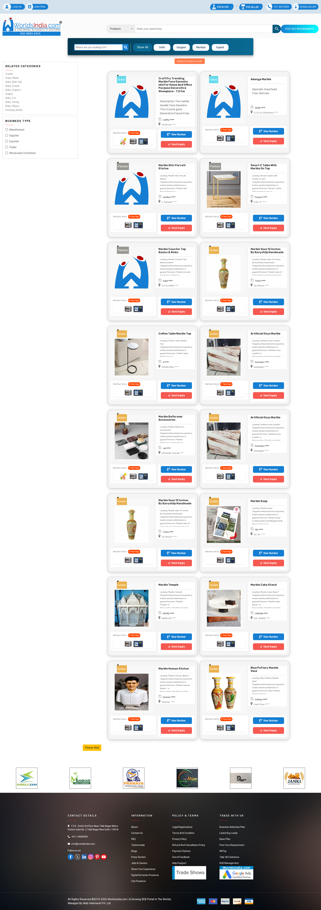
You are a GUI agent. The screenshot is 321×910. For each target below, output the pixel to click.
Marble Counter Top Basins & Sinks (172, 250)
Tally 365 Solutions (229, 857)
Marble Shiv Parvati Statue (172, 167)
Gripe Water (12, 78)
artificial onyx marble (265, 333)
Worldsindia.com (117, 899)
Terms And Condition (183, 833)
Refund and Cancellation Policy (188, 845)
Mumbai (200, 47)
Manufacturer (17, 129)
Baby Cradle (12, 86)
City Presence (138, 881)
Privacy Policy (179, 839)
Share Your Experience (143, 869)
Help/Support (179, 863)
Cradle (9, 74)
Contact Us (137, 833)
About (134, 827)
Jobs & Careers (139, 863)
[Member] (143, 141)
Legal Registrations (182, 827)
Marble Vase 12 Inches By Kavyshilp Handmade (267, 250)
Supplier (14, 135)
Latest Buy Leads (229, 833)
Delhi (162, 47)
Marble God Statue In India (189, 61)
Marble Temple (168, 584)
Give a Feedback (181, 857)
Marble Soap (259, 501)
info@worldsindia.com (83, 844)
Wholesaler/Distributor (22, 153)
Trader (13, 147)
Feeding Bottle (14, 110)
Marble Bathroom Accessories (170, 418)
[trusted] (123, 141)
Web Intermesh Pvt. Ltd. (97, 903)
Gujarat (220, 47)
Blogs (134, 851)
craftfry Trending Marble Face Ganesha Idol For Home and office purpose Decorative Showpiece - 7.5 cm (175, 85)
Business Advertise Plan (232, 827)
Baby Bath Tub (13, 82)
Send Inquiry (178, 144)
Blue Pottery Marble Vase (264, 669)
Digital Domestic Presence (145, 875)
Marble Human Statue (173, 668)
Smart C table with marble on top (264, 167)
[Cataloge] (133, 141)
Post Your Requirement (232, 845)
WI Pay (223, 851)
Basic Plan (225, 839)
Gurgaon (181, 47)
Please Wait (92, 747)
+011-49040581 (79, 836)
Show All (142, 47)
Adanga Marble (261, 79)
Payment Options (181, 851)
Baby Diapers (13, 90)
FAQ (133, 839)
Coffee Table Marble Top (174, 333)
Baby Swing (12, 102)
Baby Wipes (12, 106)
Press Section (138, 857)
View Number (178, 134)
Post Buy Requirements (299, 29)
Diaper (9, 94)
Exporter (14, 141)
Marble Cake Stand (264, 584)
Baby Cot (10, 98)
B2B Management (229, 863)
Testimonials (138, 845)
